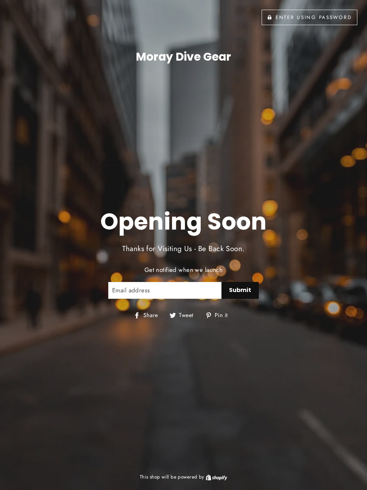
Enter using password (314, 17)
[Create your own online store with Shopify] (216, 476)
